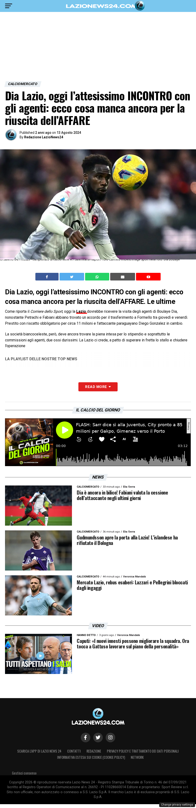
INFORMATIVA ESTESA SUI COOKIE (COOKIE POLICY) (91, 757)
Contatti (74, 751)
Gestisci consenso (24, 773)
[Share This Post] (97, 276)
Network (137, 757)
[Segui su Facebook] (85, 737)
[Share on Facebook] (47, 276)
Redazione (94, 751)
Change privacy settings (177, 804)
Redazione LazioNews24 (43, 137)
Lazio (81, 311)
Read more (96, 387)
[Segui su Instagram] (110, 737)
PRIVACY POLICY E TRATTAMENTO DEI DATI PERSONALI (143, 751)
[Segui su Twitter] (98, 737)
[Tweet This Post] (72, 276)
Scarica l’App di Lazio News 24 (39, 751)
